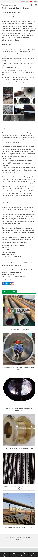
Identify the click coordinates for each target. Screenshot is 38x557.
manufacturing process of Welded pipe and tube (19, 527)
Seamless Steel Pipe (18, 37)
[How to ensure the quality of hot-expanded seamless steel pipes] (19, 349)
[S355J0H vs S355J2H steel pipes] (19, 310)
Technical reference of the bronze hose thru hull (19, 448)
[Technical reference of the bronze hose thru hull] (19, 430)
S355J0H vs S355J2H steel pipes (19, 329)
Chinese (34, 1)
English (25, 1)
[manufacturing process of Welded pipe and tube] (19, 509)
